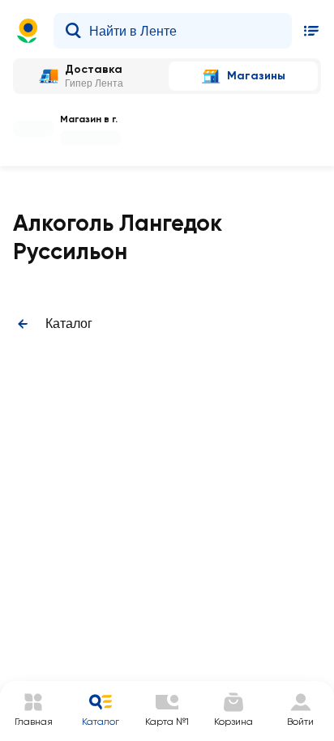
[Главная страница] (27, 30)
